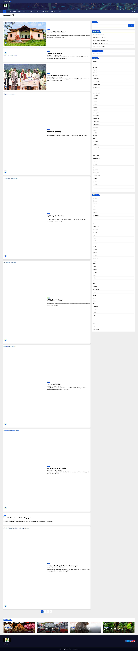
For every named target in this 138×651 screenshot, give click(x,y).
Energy (94, 223)
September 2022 (96, 175)
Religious (95, 286)
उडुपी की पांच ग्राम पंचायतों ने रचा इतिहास (55, 216)
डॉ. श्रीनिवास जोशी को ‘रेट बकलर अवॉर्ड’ (55, 53)
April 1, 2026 (51, 386)
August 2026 (95, 61)
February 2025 (96, 112)
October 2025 (96, 90)
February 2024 (96, 144)
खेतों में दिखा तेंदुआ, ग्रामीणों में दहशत (99, 46)
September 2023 (96, 158)
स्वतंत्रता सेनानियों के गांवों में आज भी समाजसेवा (56, 32)
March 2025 (95, 110)
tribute (94, 318)
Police (94, 263)
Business (53, 11)
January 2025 (96, 115)
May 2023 (95, 164)
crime (94, 209)
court (94, 206)
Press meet (95, 272)
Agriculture (95, 198)
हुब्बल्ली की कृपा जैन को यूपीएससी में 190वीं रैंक (56, 468)
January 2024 (96, 147)
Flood (94, 238)
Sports (31, 11)
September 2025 (96, 92)
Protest (94, 278)
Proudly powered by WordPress (64, 649)
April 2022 (95, 187)
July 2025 (95, 98)
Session (94, 292)
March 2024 (95, 141)
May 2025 (95, 104)
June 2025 (95, 101)
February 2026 (96, 78)
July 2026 (95, 64)
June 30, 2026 (51, 77)
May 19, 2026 (50, 302)
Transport (95, 312)
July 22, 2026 (51, 55)
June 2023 (95, 161)
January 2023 (96, 172)
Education (95, 218)
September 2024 (96, 124)
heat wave (95, 249)
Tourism (94, 309)
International (17, 11)
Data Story (95, 212)
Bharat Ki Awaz (58, 55)
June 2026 (95, 67)
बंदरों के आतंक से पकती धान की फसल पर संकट (100, 40)
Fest (94, 235)
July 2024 (95, 130)
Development (96, 215)
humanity (95, 255)
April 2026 (95, 72)
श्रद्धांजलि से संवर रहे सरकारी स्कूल (54, 132)
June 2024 (95, 132)
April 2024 (95, 138)
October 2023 (96, 155)
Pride (48, 129)
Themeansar (77, 649)
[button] (132, 11)
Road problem (96, 289)
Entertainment (44, 11)
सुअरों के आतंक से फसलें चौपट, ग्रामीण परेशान (100, 43)
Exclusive (95, 232)
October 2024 (96, 121)
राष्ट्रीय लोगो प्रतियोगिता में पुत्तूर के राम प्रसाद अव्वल (57, 75)
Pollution (95, 269)
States (59, 11)
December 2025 (96, 84)
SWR (94, 303)
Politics (25, 11)
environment (95, 229)
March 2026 (95, 75)
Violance (95, 323)
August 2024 (95, 127)
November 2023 (96, 152)
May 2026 (95, 70)
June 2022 (95, 181)
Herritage (95, 252)
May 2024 (95, 135)
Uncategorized (96, 320)
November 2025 (96, 87)
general (94, 243)
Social (94, 295)
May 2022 (95, 184)
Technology (95, 306)
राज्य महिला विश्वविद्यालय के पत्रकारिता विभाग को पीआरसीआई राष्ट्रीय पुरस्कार (62, 566)
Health (9, 11)
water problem (96, 329)
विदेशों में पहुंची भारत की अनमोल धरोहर (54, 300)
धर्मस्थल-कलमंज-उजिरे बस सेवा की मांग (99, 37)
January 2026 (96, 81)
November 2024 (96, 118)
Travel (37, 11)
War (94, 326)
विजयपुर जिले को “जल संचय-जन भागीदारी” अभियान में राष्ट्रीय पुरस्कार (17, 518)
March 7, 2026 (51, 470)
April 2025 (95, 107)
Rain (94, 283)
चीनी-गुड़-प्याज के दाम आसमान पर (98, 34)
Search (95, 22)
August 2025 (95, 95)
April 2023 (95, 167)
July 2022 (95, 178)
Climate (94, 203)
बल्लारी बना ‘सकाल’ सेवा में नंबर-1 (53, 384)
